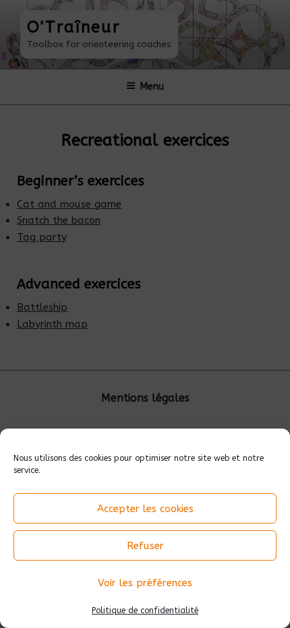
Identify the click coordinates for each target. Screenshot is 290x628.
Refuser (145, 546)
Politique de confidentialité (145, 610)
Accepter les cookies (145, 509)
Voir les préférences (145, 583)
